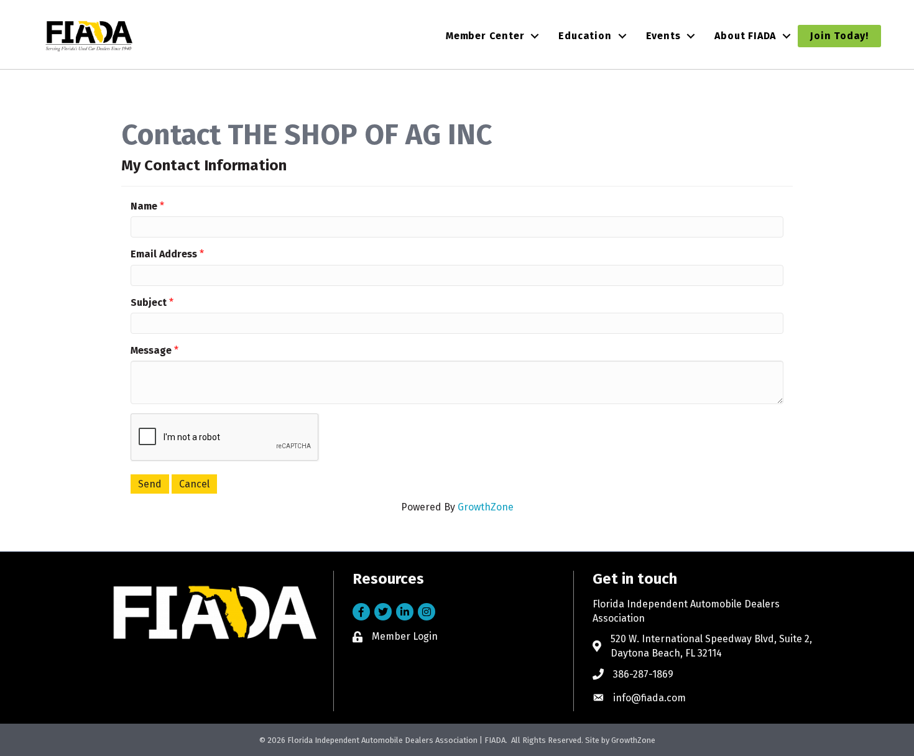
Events (663, 36)
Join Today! (839, 36)
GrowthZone (486, 507)
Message (151, 350)
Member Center (485, 36)
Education (584, 36)
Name (144, 206)
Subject (149, 302)
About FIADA (745, 36)
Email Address (164, 254)
